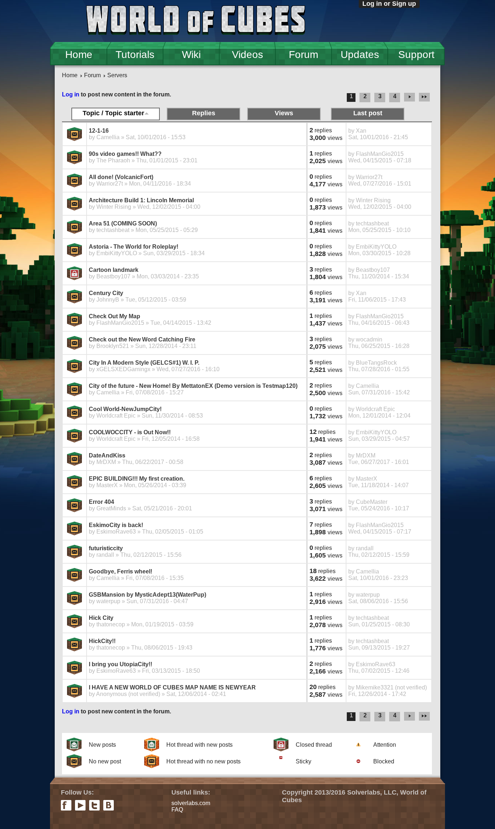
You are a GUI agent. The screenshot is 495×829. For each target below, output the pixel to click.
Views (284, 113)
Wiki (191, 54)
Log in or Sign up (389, 3)
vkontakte (108, 805)
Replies (203, 113)
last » (425, 97)
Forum (303, 54)
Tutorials (135, 54)
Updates (360, 54)
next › (409, 97)
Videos (247, 54)
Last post (367, 113)
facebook (66, 805)
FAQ (177, 810)
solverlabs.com (190, 803)
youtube (80, 805)
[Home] (195, 20)
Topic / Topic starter (113, 113)
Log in (70, 94)
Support (416, 54)
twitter (94, 805)
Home (78, 54)
